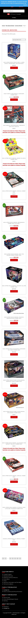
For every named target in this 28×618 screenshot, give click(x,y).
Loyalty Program (8, 574)
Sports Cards (7, 597)
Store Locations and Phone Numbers (13, 591)
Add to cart (14, 67)
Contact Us (6, 590)
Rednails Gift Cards (8, 576)
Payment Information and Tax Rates (12, 582)
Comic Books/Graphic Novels (11, 599)
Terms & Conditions (8, 584)
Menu (14, 17)
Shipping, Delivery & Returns (11, 577)
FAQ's (5, 580)
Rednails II (6, 606)
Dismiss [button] (25, 5)
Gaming (5, 600)
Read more (14, 196)
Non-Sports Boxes (10, 25)
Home (3, 25)
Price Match (7, 579)
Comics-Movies (18, 25)
